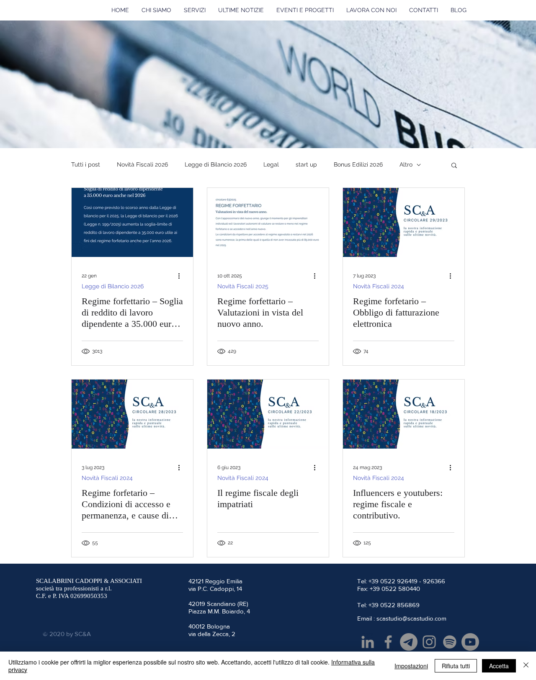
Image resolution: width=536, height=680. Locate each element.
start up (306, 164)
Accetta (499, 666)
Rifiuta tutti (456, 666)
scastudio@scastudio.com (411, 618)
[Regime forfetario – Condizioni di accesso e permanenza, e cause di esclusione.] (132, 414)
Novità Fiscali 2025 (242, 286)
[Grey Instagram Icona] (429, 642)
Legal (271, 164)
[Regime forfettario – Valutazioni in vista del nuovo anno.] (268, 222)
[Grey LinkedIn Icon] (367, 642)
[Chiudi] (526, 665)
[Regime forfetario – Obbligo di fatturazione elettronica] (403, 222)
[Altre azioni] (182, 276)
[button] (454, 166)
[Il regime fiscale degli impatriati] (268, 414)
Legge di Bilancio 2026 (216, 164)
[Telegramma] (408, 642)
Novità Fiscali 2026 (142, 164)
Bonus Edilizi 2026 (358, 164)
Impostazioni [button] (411, 666)
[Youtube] (470, 642)
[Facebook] (388, 642)
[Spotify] (450, 642)
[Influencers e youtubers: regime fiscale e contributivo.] (403, 414)
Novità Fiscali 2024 (378, 286)
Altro (405, 164)
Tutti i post (85, 164)
